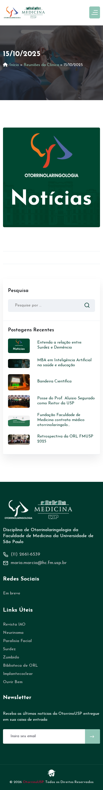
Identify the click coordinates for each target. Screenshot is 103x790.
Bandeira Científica (54, 381)
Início (14, 65)
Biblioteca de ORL (20, 666)
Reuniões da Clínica (41, 65)
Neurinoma (13, 633)
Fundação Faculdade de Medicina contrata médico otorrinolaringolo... (60, 420)
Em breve (11, 593)
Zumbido (11, 657)
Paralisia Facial (17, 641)
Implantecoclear (18, 674)
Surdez (9, 649)
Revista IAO (14, 625)
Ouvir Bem (12, 682)
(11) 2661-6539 (25, 554)
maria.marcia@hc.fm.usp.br (39, 563)
